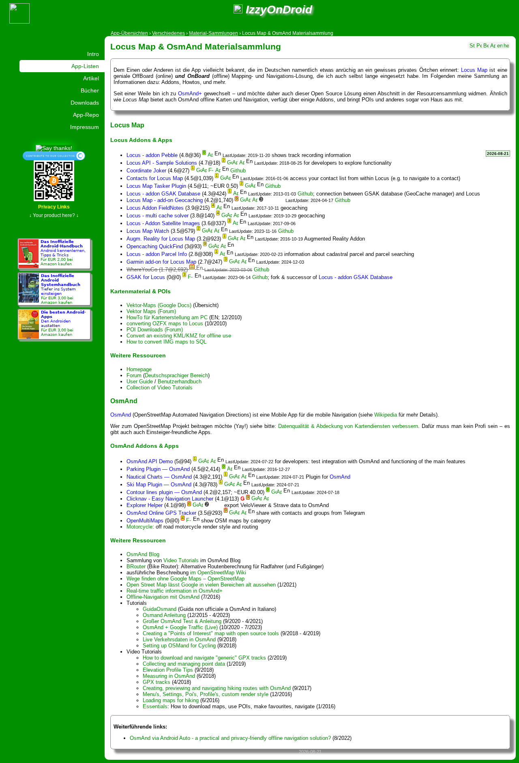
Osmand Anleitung (164, 615)
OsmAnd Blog (143, 554)
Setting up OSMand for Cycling (179, 646)
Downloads (85, 102)
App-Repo (86, 115)
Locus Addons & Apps (141, 140)
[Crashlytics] (267, 200)
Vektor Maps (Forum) (151, 311)
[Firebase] (274, 200)
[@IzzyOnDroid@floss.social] (238, 9)
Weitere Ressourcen (138, 355)
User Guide (140, 381)
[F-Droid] (211, 171)
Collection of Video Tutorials (160, 388)
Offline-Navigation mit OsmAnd (163, 597)
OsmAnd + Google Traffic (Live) (180, 627)
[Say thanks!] (54, 147)
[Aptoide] (210, 155)
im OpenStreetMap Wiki (218, 573)
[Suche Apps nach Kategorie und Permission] (492, 45)
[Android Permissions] (479, 45)
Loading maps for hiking (171, 700)
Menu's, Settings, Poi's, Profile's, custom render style (205, 694)
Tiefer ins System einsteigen (60, 289)
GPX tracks (156, 682)
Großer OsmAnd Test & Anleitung (182, 621)
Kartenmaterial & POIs (140, 291)
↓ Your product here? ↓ (54, 215)
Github (238, 171)
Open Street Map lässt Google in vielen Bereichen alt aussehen (201, 585)
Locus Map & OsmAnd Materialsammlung (195, 46)
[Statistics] (472, 45)
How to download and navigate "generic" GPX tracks (204, 658)
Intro (93, 54)
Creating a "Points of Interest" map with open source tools (211, 633)
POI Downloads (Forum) (155, 330)
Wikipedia (385, 415)
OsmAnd (123, 400)
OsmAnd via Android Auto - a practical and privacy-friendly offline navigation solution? (230, 738)
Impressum (84, 127)
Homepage (139, 369)
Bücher (90, 90)
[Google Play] (229, 163)
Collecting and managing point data (184, 664)
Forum (134, 375)
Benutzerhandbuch (180, 381)
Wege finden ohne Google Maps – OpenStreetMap (185, 579)
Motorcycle (139, 527)
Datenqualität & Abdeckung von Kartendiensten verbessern (348, 426)
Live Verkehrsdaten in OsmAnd (179, 639)
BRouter (136, 566)
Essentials (155, 706)
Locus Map (127, 125)
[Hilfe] (506, 45)
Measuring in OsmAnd (169, 676)
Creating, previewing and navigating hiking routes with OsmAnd (217, 688)
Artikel (91, 78)
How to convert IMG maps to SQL (166, 342)
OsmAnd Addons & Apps (144, 446)
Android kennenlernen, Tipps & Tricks (63, 252)
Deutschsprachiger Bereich (176, 375)
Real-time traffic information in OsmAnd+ (175, 591)
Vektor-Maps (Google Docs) (159, 305)
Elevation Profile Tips (168, 670)
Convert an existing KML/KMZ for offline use (179, 336)
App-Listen (85, 66)
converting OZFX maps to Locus (165, 323)
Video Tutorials (181, 560)
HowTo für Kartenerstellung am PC (167, 317)
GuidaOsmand (159, 609)
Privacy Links (54, 207)
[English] (499, 45)
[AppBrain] (235, 163)
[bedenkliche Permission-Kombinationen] (486, 45)
